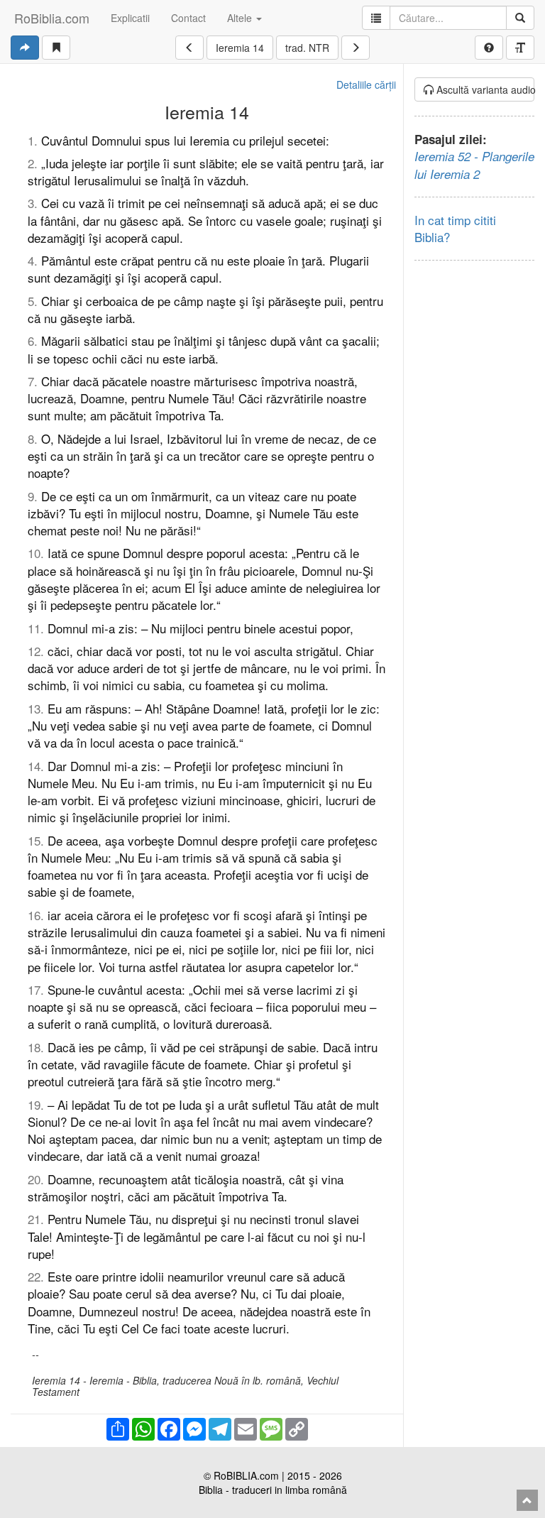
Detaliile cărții (366, 84)
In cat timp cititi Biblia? (455, 228)
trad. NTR (307, 47)
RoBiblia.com (51, 18)
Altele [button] (241, 18)
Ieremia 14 (240, 47)
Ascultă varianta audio (484, 89)
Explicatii (130, 18)
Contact (188, 18)
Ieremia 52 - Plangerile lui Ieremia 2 (474, 165)
